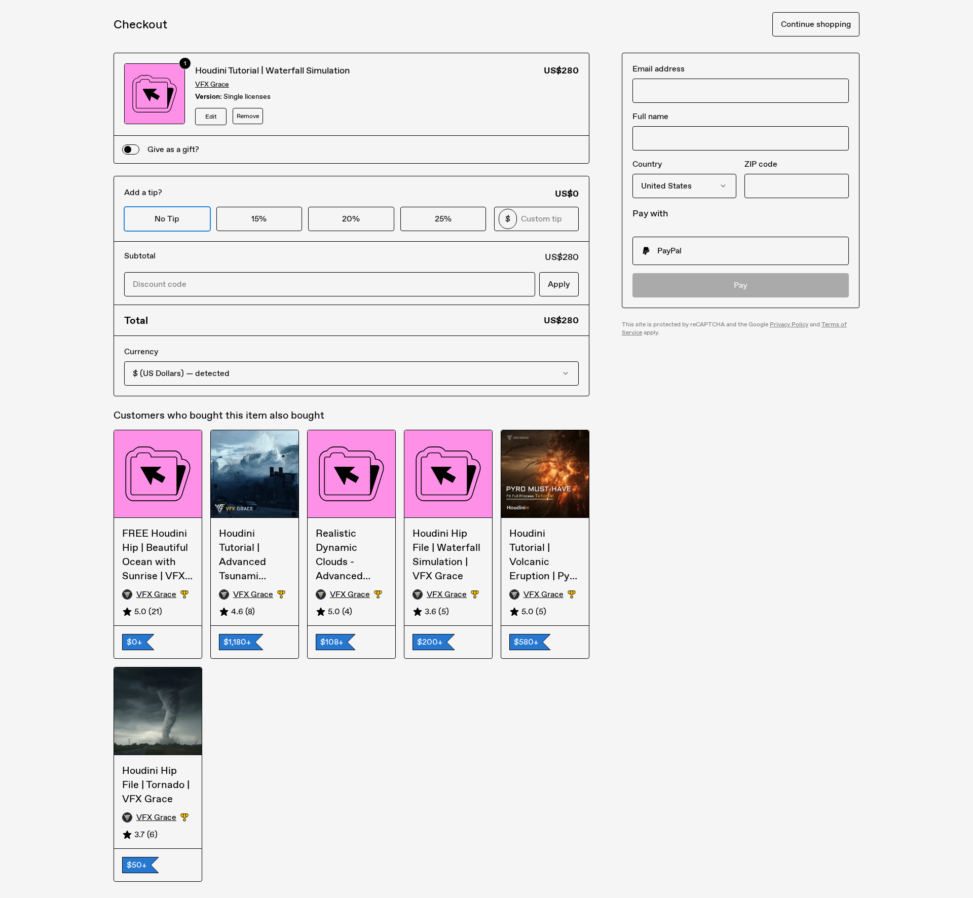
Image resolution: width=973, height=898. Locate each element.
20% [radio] (351, 218)
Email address (658, 68)
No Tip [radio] (167, 218)
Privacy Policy (789, 324)
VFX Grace (212, 84)
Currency (141, 351)
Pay (740, 285)
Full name (650, 116)
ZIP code (760, 164)
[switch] (130, 149)
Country (647, 164)
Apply (559, 284)
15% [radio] (259, 218)
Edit (211, 116)
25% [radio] (443, 218)
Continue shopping (816, 24)
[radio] (740, 251)
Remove (248, 116)
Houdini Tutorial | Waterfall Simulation (272, 70)
